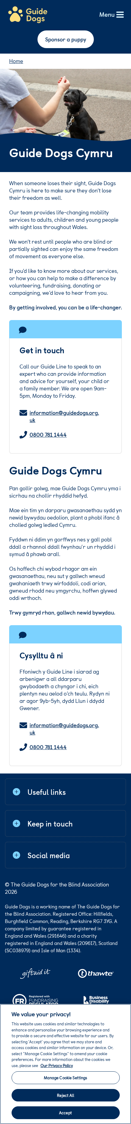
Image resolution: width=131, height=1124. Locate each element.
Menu (107, 15)
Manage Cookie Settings (65, 1077)
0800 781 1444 (48, 435)
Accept (65, 1112)
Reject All (65, 1095)
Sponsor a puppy (65, 39)
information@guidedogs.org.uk (64, 416)
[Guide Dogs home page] (27, 15)
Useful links (46, 791)
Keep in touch (50, 823)
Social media (48, 855)
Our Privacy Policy (57, 1065)
